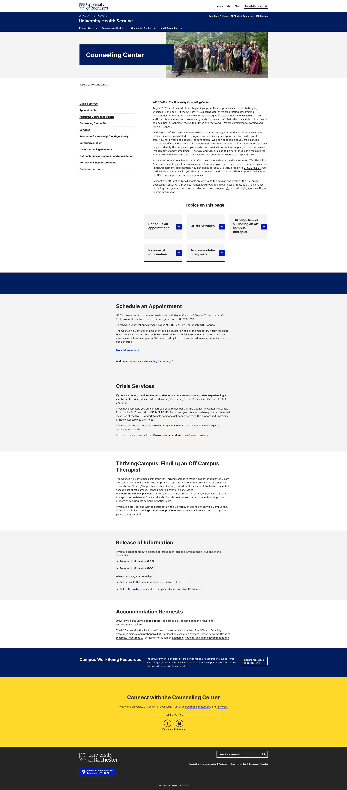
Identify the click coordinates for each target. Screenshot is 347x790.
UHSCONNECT (252, 167)
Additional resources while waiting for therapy (143, 361)
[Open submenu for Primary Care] (96, 28)
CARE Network (144, 416)
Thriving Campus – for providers (158, 510)
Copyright (242, 764)
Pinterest (222, 706)
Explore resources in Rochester (254, 661)
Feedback (223, 764)
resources (182, 497)
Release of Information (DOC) (137, 568)
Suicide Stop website (166, 425)
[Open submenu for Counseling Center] (154, 28)
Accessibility (194, 764)
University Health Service (106, 20)
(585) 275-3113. (159, 412)
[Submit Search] (264, 754)
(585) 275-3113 (178, 325)
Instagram (204, 706)
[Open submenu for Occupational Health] (126, 28)
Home (82, 84)
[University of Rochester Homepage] (93, 6)
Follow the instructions (133, 589)
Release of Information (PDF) (137, 561)
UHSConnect (208, 325)
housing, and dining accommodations (207, 637)
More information (126, 350)
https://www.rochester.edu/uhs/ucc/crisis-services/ (177, 435)
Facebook (191, 706)
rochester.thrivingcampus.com (134, 493)
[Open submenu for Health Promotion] (181, 28)
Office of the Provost (92, 15)
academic (178, 637)
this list (143, 630)
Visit (228, 6)
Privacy (233, 764)
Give (237, 6)
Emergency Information (258, 764)
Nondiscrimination (209, 764)
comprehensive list (149, 634)
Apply (220, 6)
